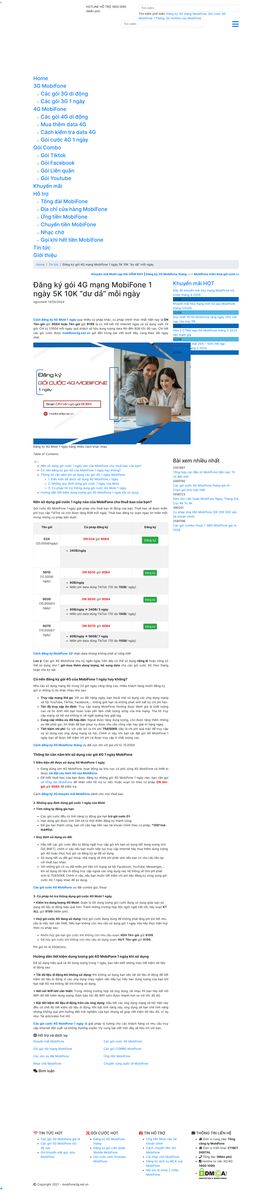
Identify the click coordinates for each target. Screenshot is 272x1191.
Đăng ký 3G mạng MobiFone (186, 14)
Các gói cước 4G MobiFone (52, 887)
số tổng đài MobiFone (56, 782)
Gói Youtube (56, 178)
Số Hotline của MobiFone (183, 18)
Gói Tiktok (53, 155)
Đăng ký (150, 540)
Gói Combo (47, 147)
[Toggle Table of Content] (36, 461)
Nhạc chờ (52, 232)
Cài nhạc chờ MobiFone (162, 1157)
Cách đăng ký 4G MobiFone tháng (57, 745)
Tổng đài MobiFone (64, 201)
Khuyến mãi (47, 186)
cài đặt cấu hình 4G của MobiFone (73, 773)
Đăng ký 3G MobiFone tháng (147, 274)
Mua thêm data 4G (63, 124)
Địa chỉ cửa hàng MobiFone (74, 209)
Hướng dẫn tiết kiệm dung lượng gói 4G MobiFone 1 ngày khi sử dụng (89, 492)
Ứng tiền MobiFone (64, 217)
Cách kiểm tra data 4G (68, 132)
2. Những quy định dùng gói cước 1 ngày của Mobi (83, 483)
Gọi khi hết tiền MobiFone (72, 240)
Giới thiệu (45, 255)
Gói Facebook (58, 163)
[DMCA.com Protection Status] (213, 1173)
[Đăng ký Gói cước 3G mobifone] (74, 47)
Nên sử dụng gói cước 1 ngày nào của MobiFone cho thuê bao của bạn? (91, 466)
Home (40, 78)
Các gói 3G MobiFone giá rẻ (60, 1139)
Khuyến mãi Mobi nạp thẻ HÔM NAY (98, 274)
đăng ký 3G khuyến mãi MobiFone (65, 794)
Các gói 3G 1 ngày (63, 101)
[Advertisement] (100, 1105)
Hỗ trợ (40, 194)
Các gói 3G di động (64, 93)
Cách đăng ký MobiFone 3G (53, 653)
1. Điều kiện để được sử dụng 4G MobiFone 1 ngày (83, 479)
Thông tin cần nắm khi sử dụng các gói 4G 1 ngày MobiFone (83, 475)
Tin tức (42, 247)
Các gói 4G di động (64, 117)
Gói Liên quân (57, 170)
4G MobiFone (49, 109)
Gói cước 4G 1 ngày (64, 140)
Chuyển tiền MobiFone (68, 224)
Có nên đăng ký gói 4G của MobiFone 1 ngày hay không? (81, 470)
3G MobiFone (49, 86)
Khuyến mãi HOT (193, 283)
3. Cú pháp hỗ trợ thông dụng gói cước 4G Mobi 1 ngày (87, 488)
